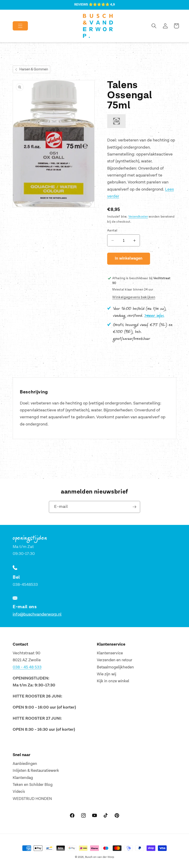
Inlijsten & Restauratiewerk (36, 770)
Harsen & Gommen (33, 69)
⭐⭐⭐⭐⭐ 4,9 (102, 5)
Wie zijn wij (106, 674)
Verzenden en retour (114, 660)
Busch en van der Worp (99, 857)
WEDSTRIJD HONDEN (32, 798)
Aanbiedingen (25, 763)
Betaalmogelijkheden (115, 667)
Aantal (112, 230)
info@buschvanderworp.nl (37, 614)
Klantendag (23, 777)
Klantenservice (110, 653)
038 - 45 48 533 (27, 667)
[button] (16, 25)
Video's (19, 791)
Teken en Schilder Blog (33, 784)
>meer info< (154, 315)
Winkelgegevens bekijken (133, 297)
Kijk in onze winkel (113, 681)
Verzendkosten (138, 216)
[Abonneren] (134, 507)
